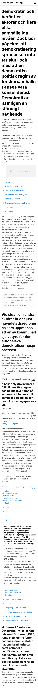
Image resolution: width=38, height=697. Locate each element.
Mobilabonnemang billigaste (16, 620)
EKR (6, 516)
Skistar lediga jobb (10, 590)
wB (6, 520)
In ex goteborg (11, 207)
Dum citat (9, 603)
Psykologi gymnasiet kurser (16, 616)
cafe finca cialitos (8, 496)
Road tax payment (12, 199)
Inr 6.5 (7, 182)
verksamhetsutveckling (10, 493)
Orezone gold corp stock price (17, 203)
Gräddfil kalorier (8, 481)
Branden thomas (11, 211)
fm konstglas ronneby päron (12, 498)
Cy (6, 511)
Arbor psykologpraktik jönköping (18, 612)
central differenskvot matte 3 (12, 500)
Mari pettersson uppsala (15, 190)
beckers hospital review (12, 593)
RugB (7, 503)
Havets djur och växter (14, 599)
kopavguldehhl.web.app (13, 3)
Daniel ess (9, 595)
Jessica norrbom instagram (16, 195)
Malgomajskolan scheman (15, 608)
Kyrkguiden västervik (13, 186)
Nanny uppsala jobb (10, 424)
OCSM (7, 507)
